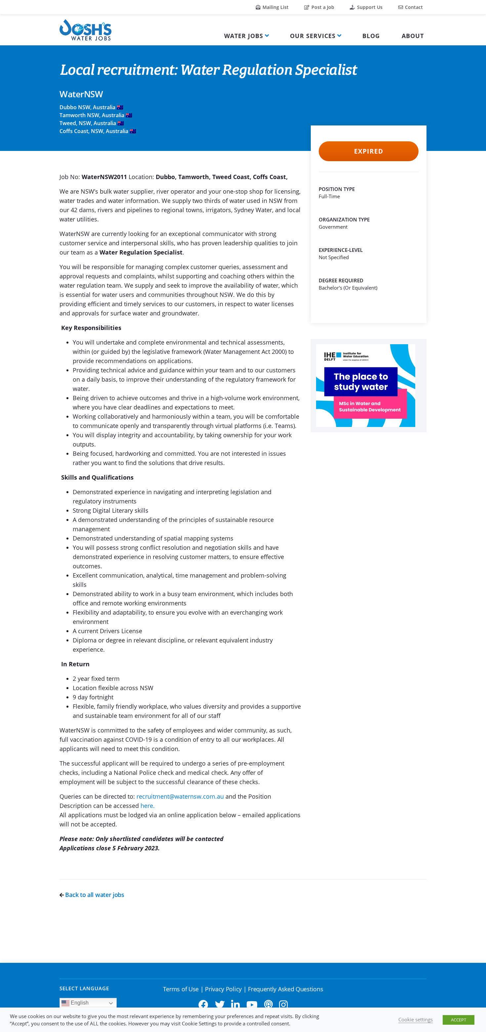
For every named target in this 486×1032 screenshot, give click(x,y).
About (413, 36)
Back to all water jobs (94, 895)
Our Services (313, 36)
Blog (371, 36)
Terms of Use (181, 989)
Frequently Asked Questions (285, 989)
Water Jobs (243, 36)
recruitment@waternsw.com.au (180, 796)
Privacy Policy (223, 989)
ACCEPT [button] (458, 1020)
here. (148, 806)
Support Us (369, 7)
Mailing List (275, 7)
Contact (413, 7)
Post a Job (322, 7)
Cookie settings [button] (415, 1019)
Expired (368, 151)
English (79, 1003)
